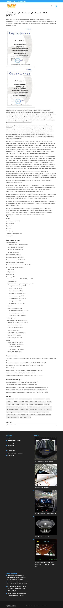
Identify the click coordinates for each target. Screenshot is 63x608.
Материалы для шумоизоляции (15, 262)
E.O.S (24, 399)
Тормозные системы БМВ (15, 308)
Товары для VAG (11, 318)
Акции (8, 218)
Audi (13, 399)
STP (13, 404)
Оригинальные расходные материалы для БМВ (21, 284)
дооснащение (10, 412)
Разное (10, 306)
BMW (16, 399)
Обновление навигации (20, 407)
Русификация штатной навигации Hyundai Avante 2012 (32, 387)
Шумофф (49, 409)
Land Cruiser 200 (37, 399)
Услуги (8, 340)
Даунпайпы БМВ (12, 281)
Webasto (23, 404)
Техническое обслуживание (14, 233)
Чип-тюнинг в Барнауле (12, 409)
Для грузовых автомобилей (15, 247)
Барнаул (31, 404)
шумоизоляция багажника (44, 414)
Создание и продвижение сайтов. (37, 606)
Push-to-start (38, 401)
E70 (27, 399)
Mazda (15, 401)
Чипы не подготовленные (15, 337)
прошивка (25, 412)
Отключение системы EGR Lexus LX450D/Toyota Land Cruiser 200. (24, 365)
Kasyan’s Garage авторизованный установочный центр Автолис (24, 370)
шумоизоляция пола (25, 417)
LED (44, 399)
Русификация (10, 231)
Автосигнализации (11, 242)
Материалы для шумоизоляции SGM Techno (18, 265)
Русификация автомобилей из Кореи (27, 382)
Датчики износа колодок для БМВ (18, 310)
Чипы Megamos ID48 (13, 330)
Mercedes (21, 401)
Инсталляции (10, 223)
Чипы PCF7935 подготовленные (16, 332)
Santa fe (49, 401)
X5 (27, 404)
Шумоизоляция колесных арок (37, 409)
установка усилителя (23, 414)
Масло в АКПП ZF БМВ (15, 288)
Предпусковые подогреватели (14, 267)
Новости (8, 228)
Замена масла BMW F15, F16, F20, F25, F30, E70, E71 (20, 373)
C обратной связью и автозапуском (18, 244)
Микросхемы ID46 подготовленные (18, 322)
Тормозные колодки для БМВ (17, 315)
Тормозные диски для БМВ (16, 313)
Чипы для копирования (14, 335)
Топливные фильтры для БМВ (17, 298)
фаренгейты (33, 414)
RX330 (44, 401)
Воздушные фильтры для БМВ (17, 286)
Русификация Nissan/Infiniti (16, 344)
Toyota (17, 404)
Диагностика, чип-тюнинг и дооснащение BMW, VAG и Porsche (24, 375)
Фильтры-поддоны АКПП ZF (17, 303)
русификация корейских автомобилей (38, 412)
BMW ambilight (10, 368)
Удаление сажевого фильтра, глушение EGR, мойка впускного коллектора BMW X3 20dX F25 (16, 577)
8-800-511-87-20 (11, 1)
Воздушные (11, 269)
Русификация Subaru (14, 346)
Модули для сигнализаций (15, 249)
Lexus (47, 399)
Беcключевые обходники (13, 254)
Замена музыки (39, 404)
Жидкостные (11, 272)
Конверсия (47, 404)
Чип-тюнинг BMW (47, 407)
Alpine (8, 399)
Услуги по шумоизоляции (15, 351)
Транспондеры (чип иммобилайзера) (16, 320)
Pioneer (31, 401)
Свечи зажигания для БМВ (16, 296)
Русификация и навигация (15, 342)
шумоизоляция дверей (13, 417)
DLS (20, 399)
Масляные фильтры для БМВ (17, 293)
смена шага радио (11, 414)
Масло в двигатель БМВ (16, 291)
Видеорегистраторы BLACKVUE (15, 257)
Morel (26, 401)
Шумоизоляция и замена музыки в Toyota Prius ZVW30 (32, 392)
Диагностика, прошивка (13, 221)
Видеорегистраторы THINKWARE (15, 260)
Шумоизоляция (24, 409)
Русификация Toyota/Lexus (16, 349)
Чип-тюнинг (9, 236)
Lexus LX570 (10, 401)
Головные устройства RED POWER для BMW (20, 279)
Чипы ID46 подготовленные (15, 327)
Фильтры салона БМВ (15, 301)
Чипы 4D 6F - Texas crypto (15, 325)
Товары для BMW (11, 277)
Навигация (9, 226)
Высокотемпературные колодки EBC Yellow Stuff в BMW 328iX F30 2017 (26, 363)
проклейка (18, 412)
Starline (8, 404)
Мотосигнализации (13, 252)
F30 (31, 399)
